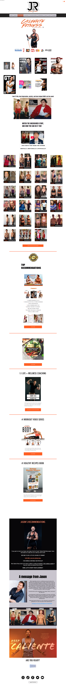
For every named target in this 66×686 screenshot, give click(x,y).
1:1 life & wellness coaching (48, 563)
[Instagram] (23, 677)
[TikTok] (27, 677)
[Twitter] (37, 677)
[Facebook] (32, 677)
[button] (64, 1)
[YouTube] (42, 677)
